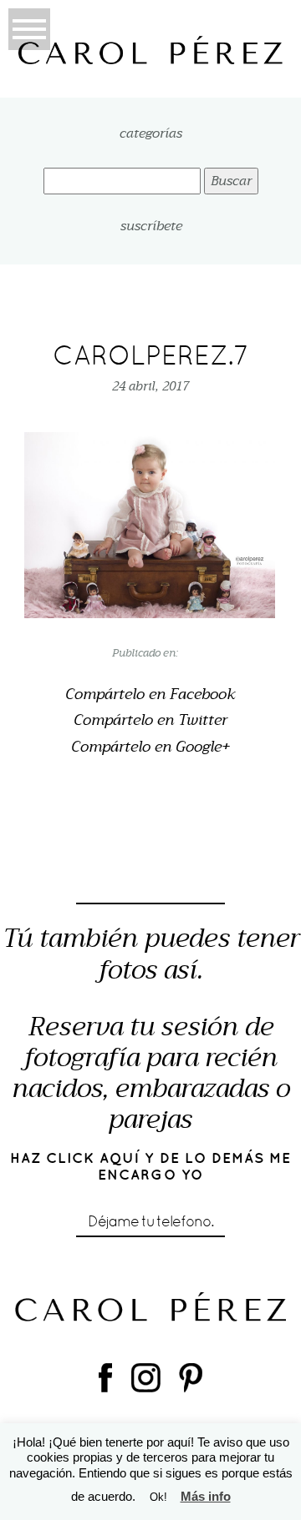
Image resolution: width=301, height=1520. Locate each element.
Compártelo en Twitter (150, 721)
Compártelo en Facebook (150, 695)
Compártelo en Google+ (150, 747)
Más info (206, 1496)
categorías (151, 134)
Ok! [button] (158, 1497)
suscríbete (151, 226)
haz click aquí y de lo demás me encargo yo (150, 1166)
